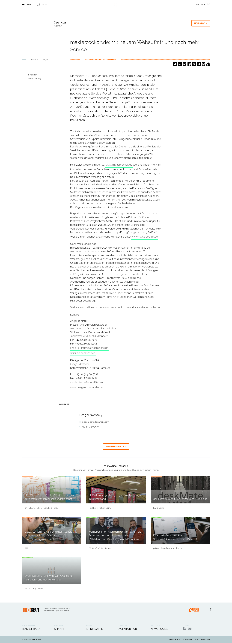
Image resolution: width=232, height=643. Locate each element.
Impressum (205, 639)
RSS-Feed (184, 628)
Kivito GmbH (159, 508)
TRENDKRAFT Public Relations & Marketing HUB (116, 5)
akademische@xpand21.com (86, 382)
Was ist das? (31, 628)
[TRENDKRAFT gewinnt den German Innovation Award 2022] (194, 611)
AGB (196, 639)
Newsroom (200, 23)
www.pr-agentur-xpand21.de (86, 387)
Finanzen (32, 75)
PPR (26, 548)
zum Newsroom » (116, 446)
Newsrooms (159, 628)
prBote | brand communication (167, 548)
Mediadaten (94, 628)
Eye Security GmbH (33, 588)
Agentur (58, 26)
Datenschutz (174, 639)
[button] (175, 64)
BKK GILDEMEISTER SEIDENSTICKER (41, 508)
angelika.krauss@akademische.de (89, 347)
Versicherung (34, 78)
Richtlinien (187, 639)
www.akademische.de (147, 307)
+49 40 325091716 (90, 426)
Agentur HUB (128, 628)
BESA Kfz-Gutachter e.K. (100, 548)
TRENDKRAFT (36, 639)
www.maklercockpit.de (119, 164)
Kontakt (189, 629)
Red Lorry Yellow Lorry (100, 508)
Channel (60, 628)
